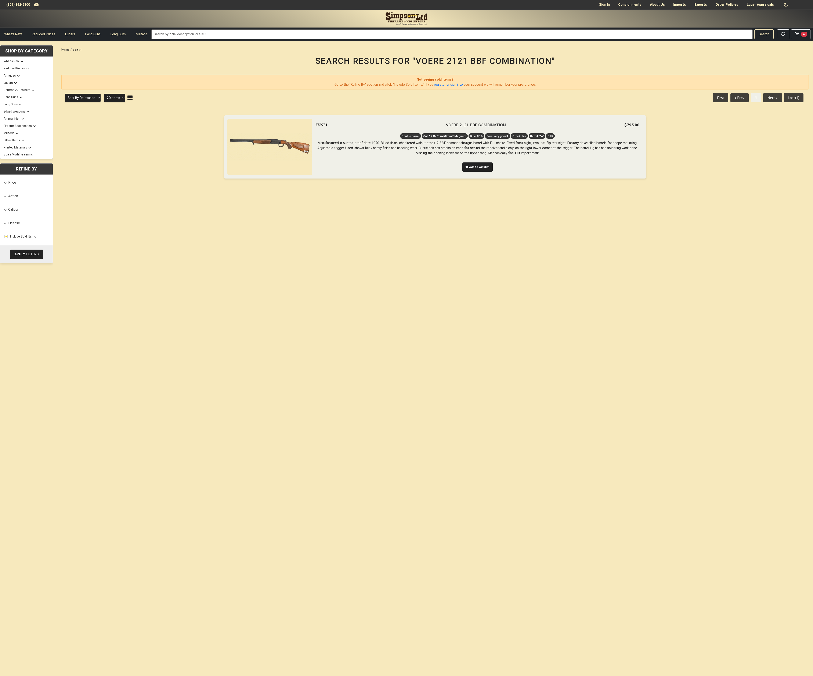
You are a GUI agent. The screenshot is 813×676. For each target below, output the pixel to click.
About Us (657, 5)
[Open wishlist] (783, 34)
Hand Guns (93, 34)
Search (764, 34)
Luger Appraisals (760, 5)
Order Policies (726, 5)
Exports (700, 5)
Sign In (604, 5)
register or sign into (448, 84)
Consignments (630, 5)
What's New (13, 34)
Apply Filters (26, 254)
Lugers (70, 34)
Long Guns (118, 34)
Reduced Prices (43, 34)
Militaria (141, 34)
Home (65, 49)
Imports (679, 5)
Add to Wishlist (479, 167)
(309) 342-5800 (18, 5)
